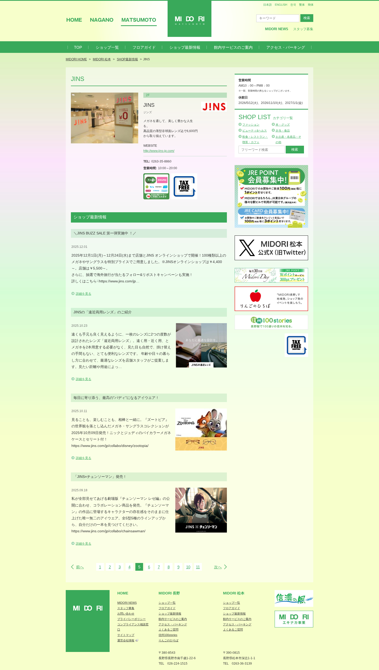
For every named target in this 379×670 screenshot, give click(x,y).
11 (198, 567)
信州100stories (168, 634)
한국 (293, 4)
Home (122, 593)
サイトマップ (125, 634)
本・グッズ (283, 124)
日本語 (267, 4)
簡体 (311, 4)
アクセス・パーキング (285, 47)
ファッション (250, 124)
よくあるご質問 (168, 629)
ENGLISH (281, 4)
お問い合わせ (125, 613)
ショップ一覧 (107, 47)
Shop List (265, 116)
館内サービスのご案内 (233, 47)
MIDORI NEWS (127, 602)
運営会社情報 (125, 640)
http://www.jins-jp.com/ (158, 151)
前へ (80, 567)
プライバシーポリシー (131, 618)
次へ (218, 567)
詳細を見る (83, 294)
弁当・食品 (283, 130)
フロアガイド (144, 47)
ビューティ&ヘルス (254, 130)
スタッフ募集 (303, 29)
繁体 (302, 4)
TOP (78, 47)
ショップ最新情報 (184, 47)
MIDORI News (276, 29)
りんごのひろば (168, 640)
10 (188, 567)
